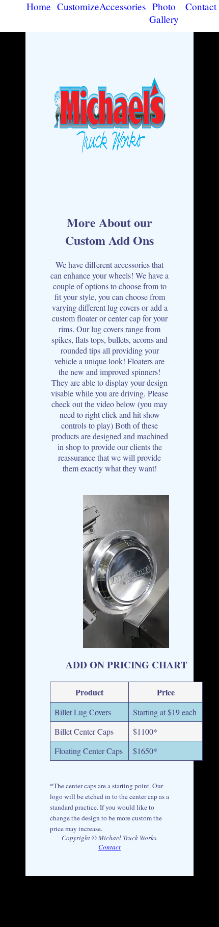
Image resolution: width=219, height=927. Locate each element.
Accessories (122, 6)
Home (38, 6)
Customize (78, 6)
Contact (200, 6)
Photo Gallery (164, 13)
